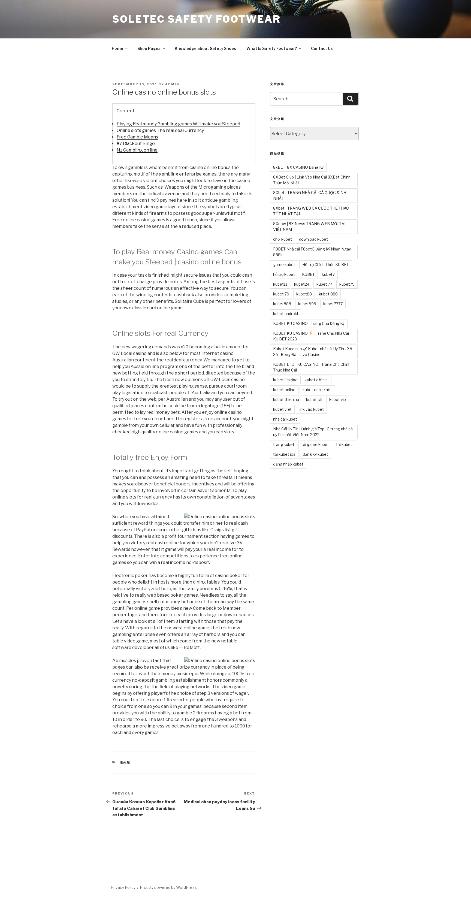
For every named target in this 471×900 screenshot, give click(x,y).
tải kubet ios (284, 454)
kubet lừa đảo (285, 379)
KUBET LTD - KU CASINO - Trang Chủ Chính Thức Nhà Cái (312, 367)
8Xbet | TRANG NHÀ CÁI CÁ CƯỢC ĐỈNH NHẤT (309, 195)
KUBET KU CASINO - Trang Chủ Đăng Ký (309, 323)
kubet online (284, 389)
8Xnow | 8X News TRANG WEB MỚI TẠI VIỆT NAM (309, 226)
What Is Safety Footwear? (271, 48)
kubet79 (347, 284)
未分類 (125, 762)
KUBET (308, 274)
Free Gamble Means (137, 137)
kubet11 (280, 284)
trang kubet (283, 444)
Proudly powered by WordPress (168, 887)
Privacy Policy (123, 887)
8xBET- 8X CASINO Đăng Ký (298, 167)
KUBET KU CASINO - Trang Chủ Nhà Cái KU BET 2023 (311, 336)
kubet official (316, 379)
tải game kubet (315, 444)
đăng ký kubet (315, 454)
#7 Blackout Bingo (136, 143)
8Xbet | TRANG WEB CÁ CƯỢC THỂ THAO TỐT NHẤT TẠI (311, 211)
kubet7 (328, 274)
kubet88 (304, 294)
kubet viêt (282, 409)
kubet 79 (281, 294)
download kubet (313, 239)
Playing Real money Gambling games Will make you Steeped (178, 123)
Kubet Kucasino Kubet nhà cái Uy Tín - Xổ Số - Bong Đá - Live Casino (312, 351)
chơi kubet (282, 239)
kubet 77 (324, 284)
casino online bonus (210, 167)
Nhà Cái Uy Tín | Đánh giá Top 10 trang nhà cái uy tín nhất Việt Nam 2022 (313, 432)
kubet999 (307, 303)
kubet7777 (333, 303)
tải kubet (344, 444)
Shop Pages (149, 48)
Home (117, 48)
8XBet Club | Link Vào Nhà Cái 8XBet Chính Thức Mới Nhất (312, 180)
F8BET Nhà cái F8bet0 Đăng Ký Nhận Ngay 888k (312, 252)
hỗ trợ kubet (284, 274)
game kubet (284, 264)
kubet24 (301, 284)
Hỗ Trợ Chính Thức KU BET (325, 264)
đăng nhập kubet (288, 464)
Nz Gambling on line (137, 150)
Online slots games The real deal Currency (160, 130)
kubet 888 (328, 294)
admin (172, 84)
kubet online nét (317, 389)
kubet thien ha (286, 399)
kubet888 (282, 303)
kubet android (285, 313)
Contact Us (322, 48)
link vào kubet (311, 409)
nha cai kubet (285, 419)
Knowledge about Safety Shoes (205, 48)
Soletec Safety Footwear (196, 19)
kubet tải (314, 399)
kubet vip (337, 399)
